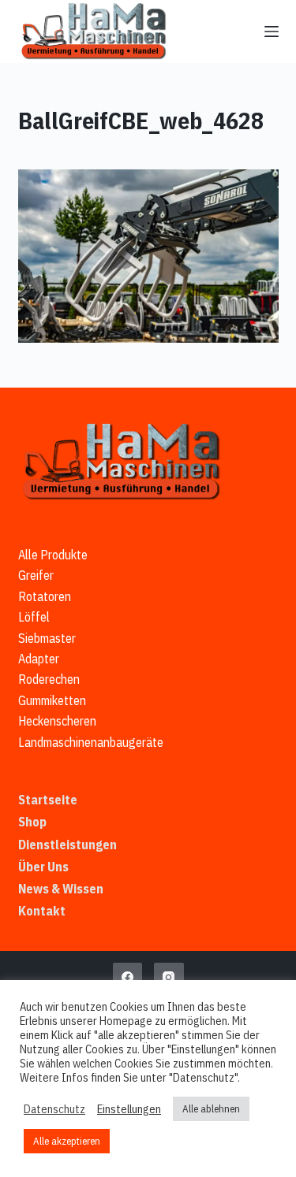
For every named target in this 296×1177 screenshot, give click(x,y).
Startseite (47, 800)
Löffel (34, 617)
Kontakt (42, 911)
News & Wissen (60, 889)
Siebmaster (47, 638)
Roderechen (49, 679)
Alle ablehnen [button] (211, 1109)
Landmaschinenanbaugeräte (90, 742)
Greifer (36, 575)
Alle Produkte (53, 555)
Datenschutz (54, 1109)
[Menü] (271, 31)
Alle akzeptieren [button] (66, 1141)
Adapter (38, 658)
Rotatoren (44, 596)
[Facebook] (128, 978)
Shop (32, 822)
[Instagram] (169, 978)
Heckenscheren (57, 721)
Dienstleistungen (67, 844)
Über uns (43, 866)
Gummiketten (52, 700)
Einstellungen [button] (129, 1109)
